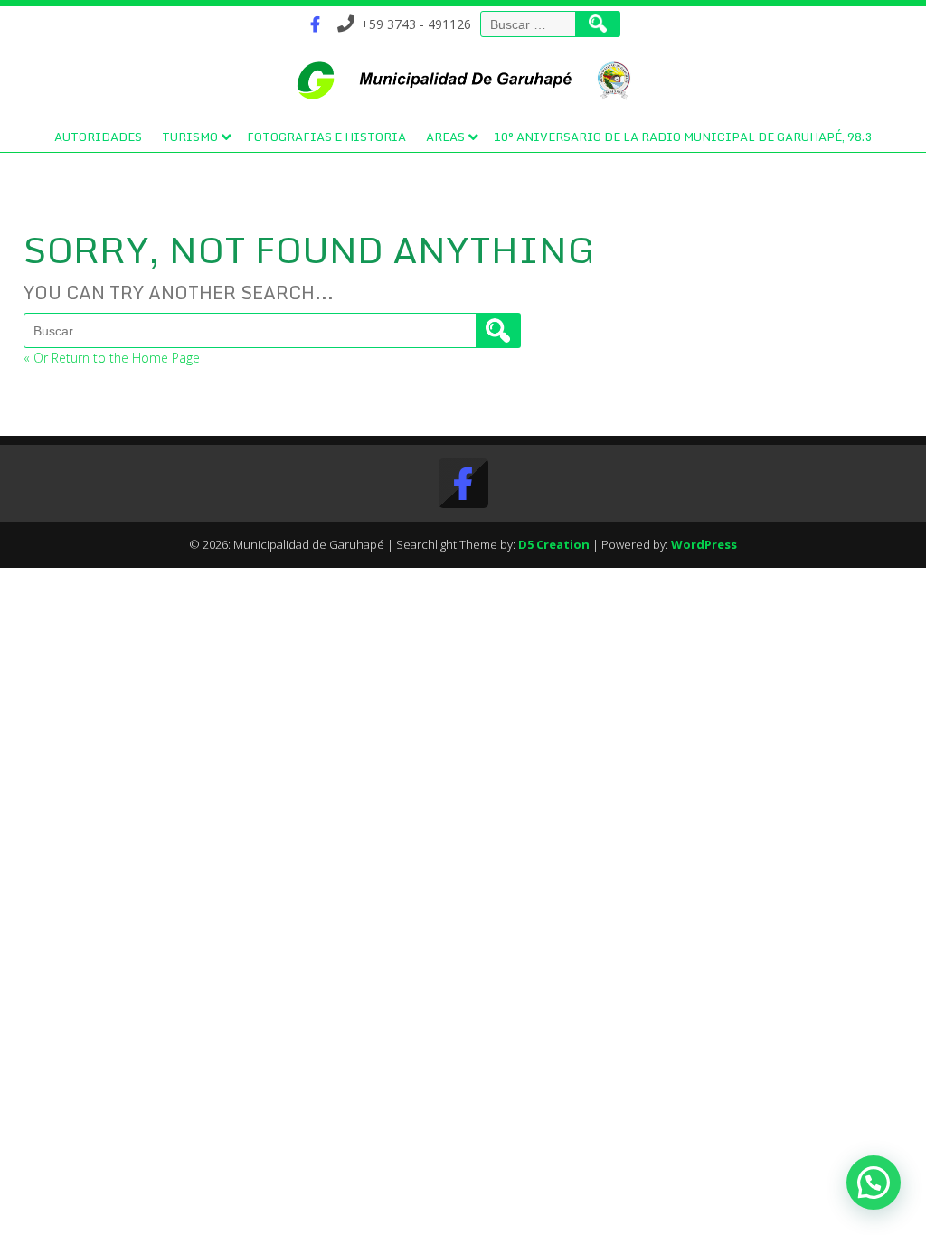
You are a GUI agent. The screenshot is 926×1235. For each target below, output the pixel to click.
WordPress (704, 544)
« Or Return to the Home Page (112, 357)
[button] (873, 1182)
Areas (445, 136)
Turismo (190, 136)
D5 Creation (554, 544)
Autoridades (98, 136)
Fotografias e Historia (326, 136)
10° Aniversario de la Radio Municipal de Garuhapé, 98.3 (683, 136)
